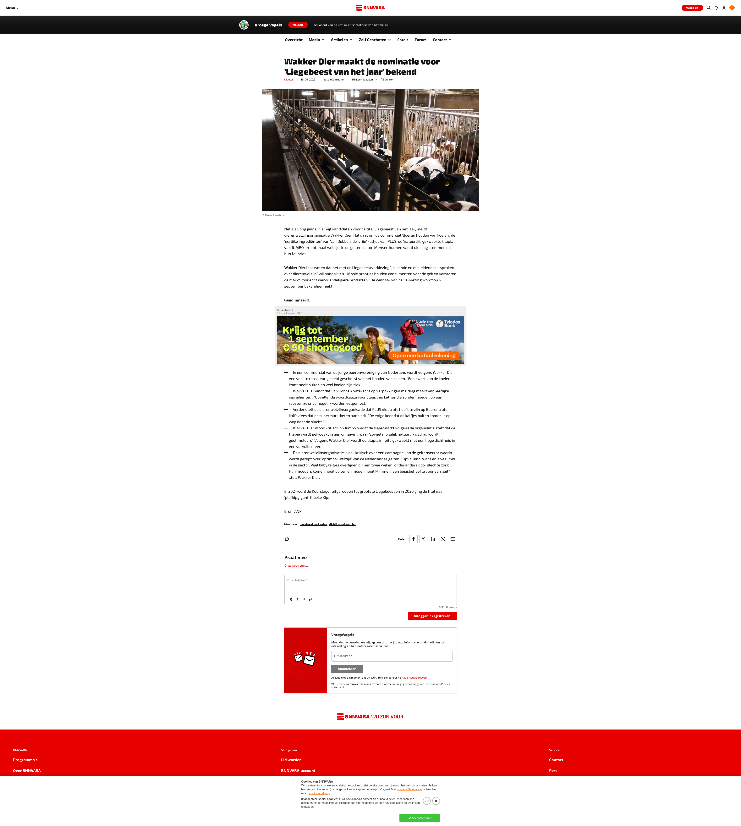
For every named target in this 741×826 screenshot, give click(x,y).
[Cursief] (297, 600)
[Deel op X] (423, 539)
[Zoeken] (708, 7)
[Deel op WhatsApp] (443, 539)
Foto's (403, 39)
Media (314, 39)
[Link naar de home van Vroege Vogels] (244, 25)
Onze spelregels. (296, 565)
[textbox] (371, 585)
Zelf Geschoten (372, 39)
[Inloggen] (724, 7)
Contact (440, 39)
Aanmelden (347, 669)
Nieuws (289, 79)
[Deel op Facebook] (413, 539)
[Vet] (291, 600)
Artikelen (339, 39)
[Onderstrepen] (304, 600)
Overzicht (294, 39)
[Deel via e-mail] (453, 539)
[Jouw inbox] (716, 7)
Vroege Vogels (268, 25)
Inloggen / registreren (432, 616)
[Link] (310, 600)
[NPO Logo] (732, 8)
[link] (313, 524)
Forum (421, 39)
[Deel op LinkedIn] (433, 539)
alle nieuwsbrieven (415, 677)
